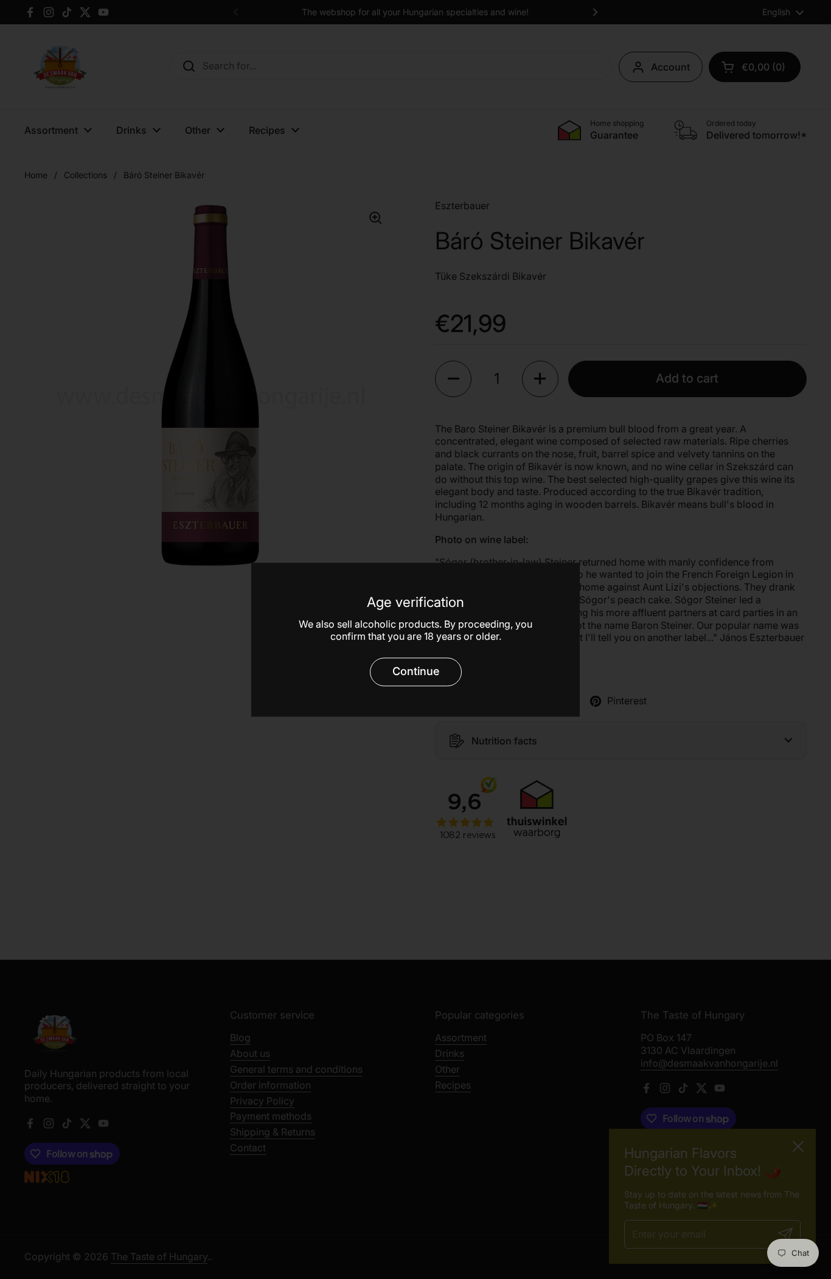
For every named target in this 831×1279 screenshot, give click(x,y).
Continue (415, 671)
